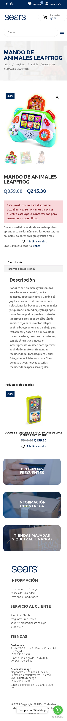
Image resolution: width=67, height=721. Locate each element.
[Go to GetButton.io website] (58, 717)
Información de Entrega (24, 589)
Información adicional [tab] (21, 268)
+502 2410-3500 (20, 654)
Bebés (34, 64)
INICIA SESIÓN (55, 4)
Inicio (7, 64)
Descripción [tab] (15, 262)
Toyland (20, 64)
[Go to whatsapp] (58, 710)
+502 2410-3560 (20, 680)
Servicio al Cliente (20, 615)
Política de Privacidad (22, 593)
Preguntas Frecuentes (23, 619)
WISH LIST (36, 3)
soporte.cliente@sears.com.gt (28, 622)
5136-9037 (16, 626)
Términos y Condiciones (24, 596)
